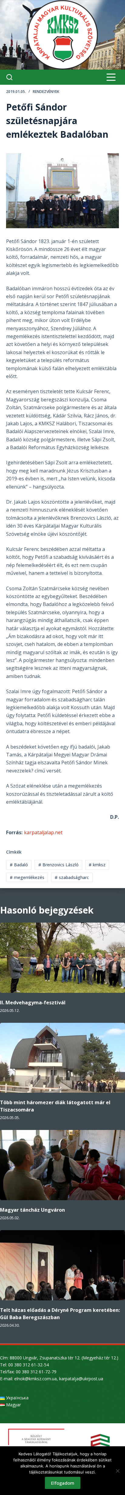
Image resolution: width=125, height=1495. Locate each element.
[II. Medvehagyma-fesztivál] (62, 958)
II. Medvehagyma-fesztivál (33, 1002)
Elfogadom (62, 1483)
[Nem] (117, 1471)
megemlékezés (27, 877)
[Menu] (111, 77)
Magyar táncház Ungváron (32, 1210)
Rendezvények (46, 91)
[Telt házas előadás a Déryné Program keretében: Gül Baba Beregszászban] (62, 1265)
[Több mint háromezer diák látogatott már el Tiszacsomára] (62, 1058)
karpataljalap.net (43, 832)
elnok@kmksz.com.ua (35, 1378)
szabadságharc (72, 877)
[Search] (9, 77)
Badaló (19, 865)
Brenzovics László (58, 865)
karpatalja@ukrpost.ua (81, 1378)
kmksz (97, 865)
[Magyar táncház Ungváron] (62, 1165)
